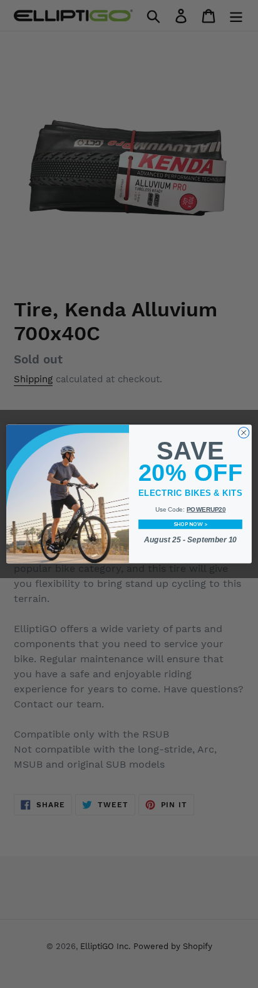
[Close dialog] (243, 432)
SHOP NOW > (190, 524)
